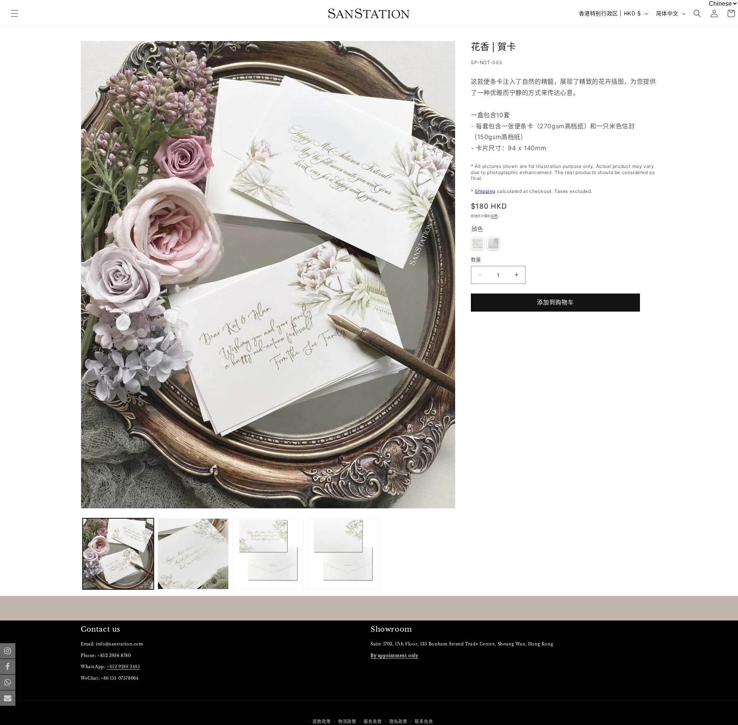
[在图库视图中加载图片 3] (268, 553)
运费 (494, 216)
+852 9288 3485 (123, 667)
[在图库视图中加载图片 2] (193, 553)
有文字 (477, 243)
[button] (697, 13)
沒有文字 (493, 243)
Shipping (485, 191)
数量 (476, 259)
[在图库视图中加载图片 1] (118, 553)
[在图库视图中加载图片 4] (343, 553)
